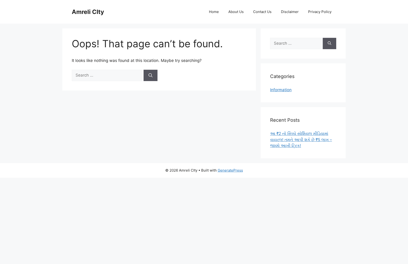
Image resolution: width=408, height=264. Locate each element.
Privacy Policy (320, 11)
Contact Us (262, 11)
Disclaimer (290, 11)
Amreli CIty (88, 11)
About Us (236, 11)
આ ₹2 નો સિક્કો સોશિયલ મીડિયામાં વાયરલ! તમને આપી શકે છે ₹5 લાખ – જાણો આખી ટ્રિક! (301, 139)
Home (214, 11)
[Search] (150, 75)
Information (281, 89)
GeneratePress (230, 170)
